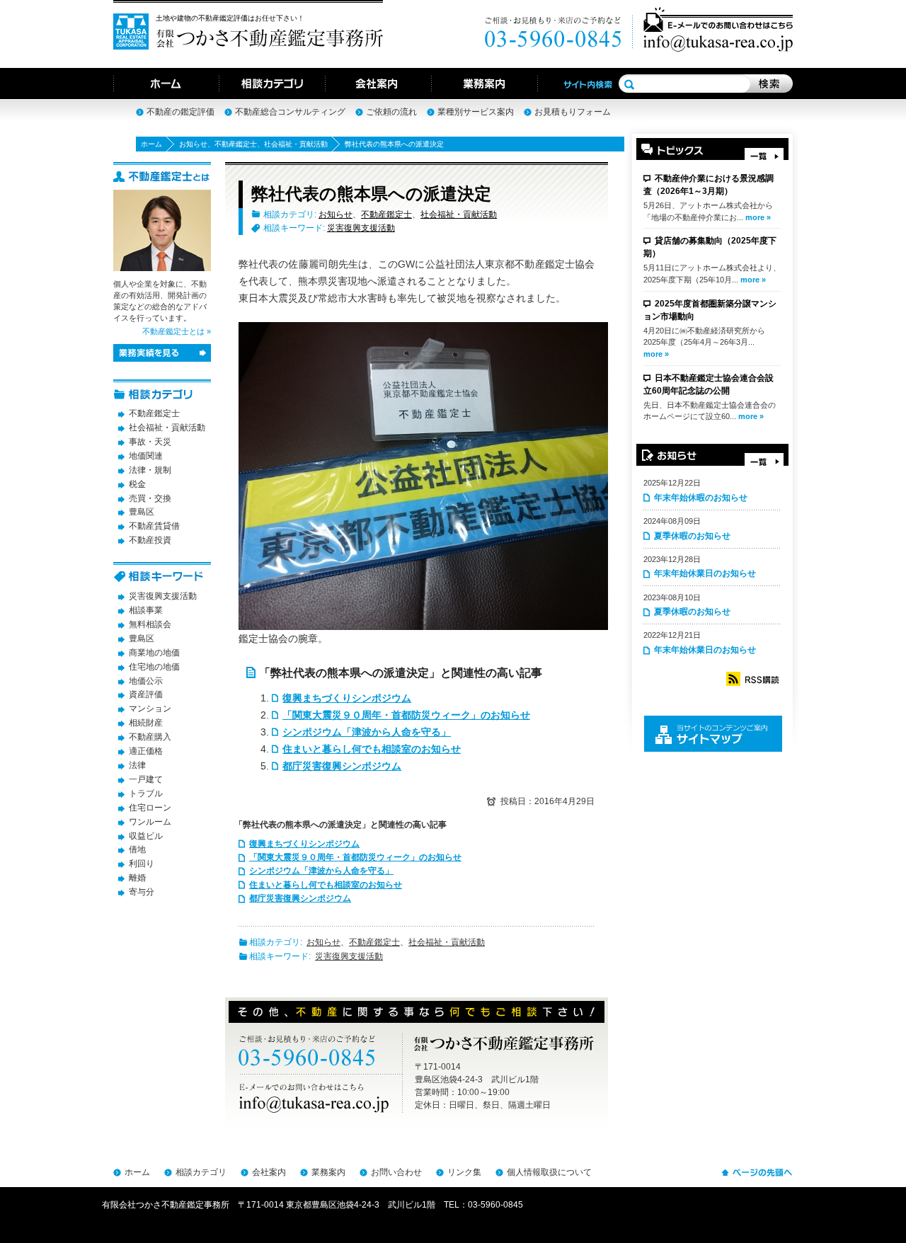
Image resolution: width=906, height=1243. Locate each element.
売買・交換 (150, 498)
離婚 (137, 878)
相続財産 (146, 723)
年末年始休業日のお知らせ (705, 573)
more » (758, 217)
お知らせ (193, 144)
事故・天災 (150, 442)
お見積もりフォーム (572, 112)
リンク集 (464, 1172)
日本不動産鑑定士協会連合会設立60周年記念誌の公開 (708, 384)
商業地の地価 (154, 653)
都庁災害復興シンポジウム (341, 766)
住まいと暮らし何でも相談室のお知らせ (371, 749)
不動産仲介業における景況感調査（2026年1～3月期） (708, 184)
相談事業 (146, 610)
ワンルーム (150, 822)
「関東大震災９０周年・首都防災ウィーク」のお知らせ (406, 715)
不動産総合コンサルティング (290, 112)
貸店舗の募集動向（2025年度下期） (709, 247)
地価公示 (146, 681)
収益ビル (146, 836)
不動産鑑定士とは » (176, 331)
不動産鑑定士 (235, 144)
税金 (137, 484)
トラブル (146, 793)
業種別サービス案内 (475, 112)
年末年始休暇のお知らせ (700, 498)
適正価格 (146, 751)
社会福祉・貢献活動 (296, 144)
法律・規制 (150, 470)
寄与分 (141, 892)
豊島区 (141, 512)
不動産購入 (150, 737)
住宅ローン (150, 808)
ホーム (151, 144)
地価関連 (146, 456)
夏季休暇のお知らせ (692, 536)
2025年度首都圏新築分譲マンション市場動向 (709, 310)
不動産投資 (150, 540)
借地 (137, 849)
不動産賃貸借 (154, 526)
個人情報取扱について (549, 1172)
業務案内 (328, 1172)
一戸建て (146, 779)
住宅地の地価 (154, 667)
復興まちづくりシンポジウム (346, 698)
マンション (150, 709)
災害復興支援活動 (361, 228)
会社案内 (269, 1172)
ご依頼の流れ (391, 112)
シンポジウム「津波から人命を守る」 (366, 732)
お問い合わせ (396, 1172)
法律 (137, 765)
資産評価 (146, 694)
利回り (141, 864)
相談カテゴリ (201, 1172)
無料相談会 (150, 624)
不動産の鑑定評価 (180, 112)
